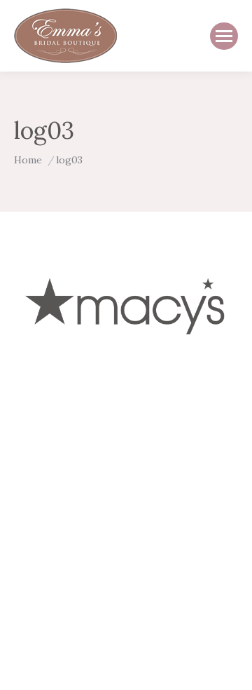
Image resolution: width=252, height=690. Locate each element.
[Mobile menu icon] (224, 36)
